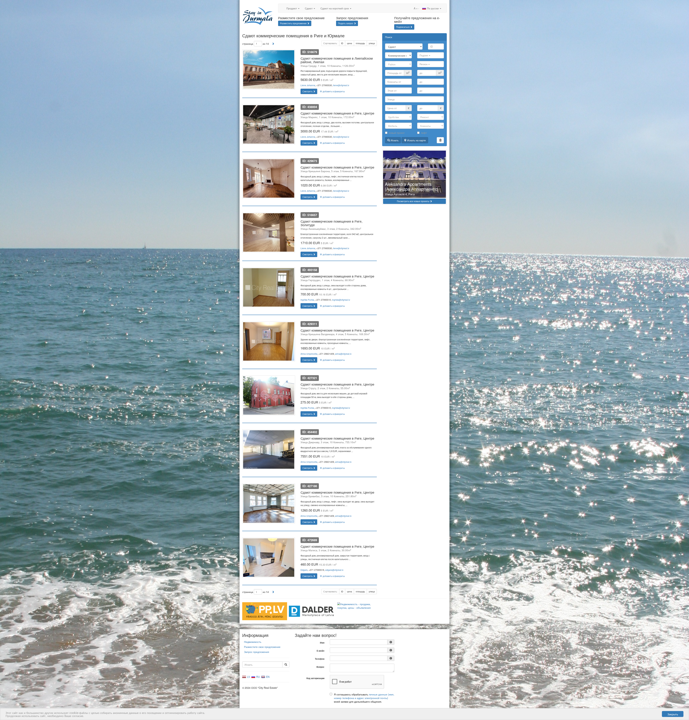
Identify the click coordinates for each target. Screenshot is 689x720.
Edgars (304, 569)
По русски (432, 8)
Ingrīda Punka (307, 299)
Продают (292, 8)
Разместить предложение (293, 23)
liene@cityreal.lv (341, 85)
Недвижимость (252, 642)
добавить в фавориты (333, 91)
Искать (394, 140)
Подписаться (403, 26)
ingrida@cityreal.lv (341, 299)
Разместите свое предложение (262, 647)
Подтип (424, 55)
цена (349, 43)
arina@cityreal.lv (343, 353)
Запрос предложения (256, 652)
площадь (360, 43)
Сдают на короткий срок (335, 8)
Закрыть (672, 714)
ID (342, 43)
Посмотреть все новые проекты (413, 201)
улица (372, 43)
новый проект (397, 132)
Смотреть (308, 91)
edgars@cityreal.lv (334, 569)
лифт (424, 132)
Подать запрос (346, 23)
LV (248, 677)
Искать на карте (416, 140)
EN (267, 677)
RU (258, 677)
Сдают (309, 8)
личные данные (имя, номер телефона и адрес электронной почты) (364, 696)
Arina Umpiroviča (309, 353)
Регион (424, 64)
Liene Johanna (308, 85)
